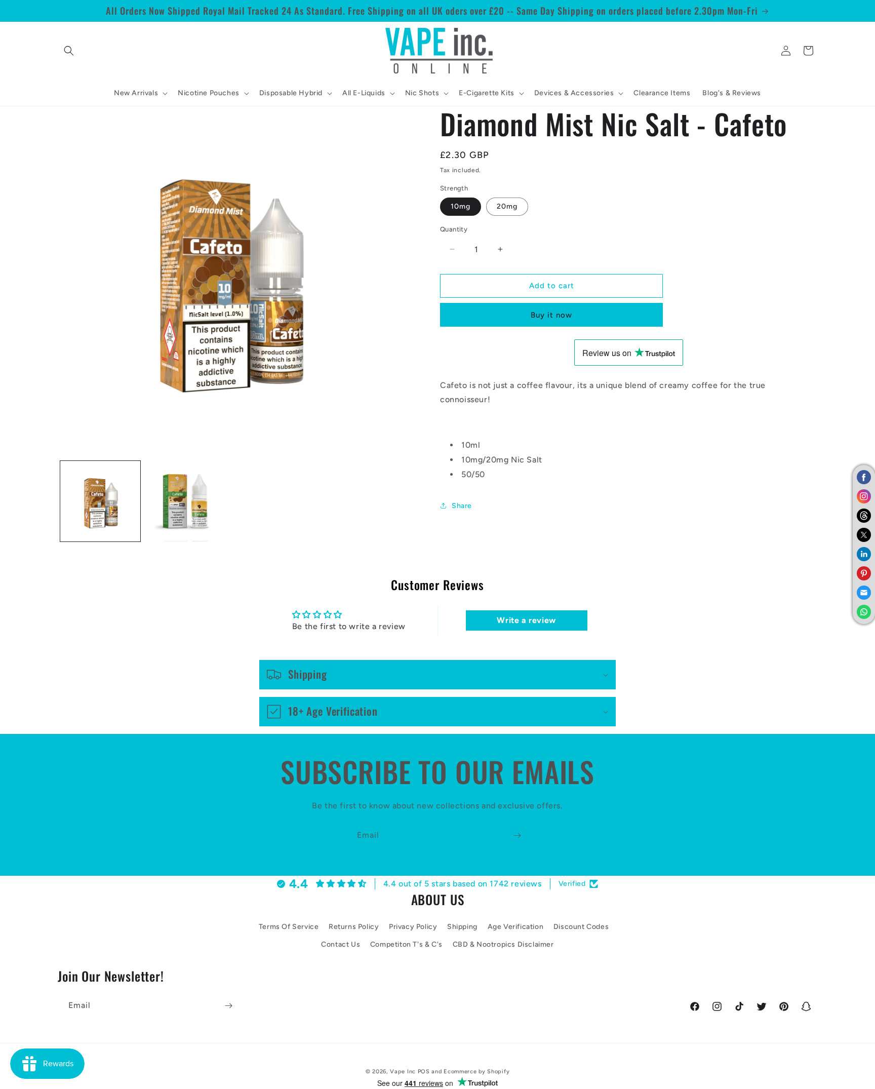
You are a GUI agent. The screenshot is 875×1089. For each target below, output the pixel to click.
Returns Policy (354, 926)
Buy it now (551, 315)
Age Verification (516, 926)
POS (424, 1071)
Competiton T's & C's (406, 944)
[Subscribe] (517, 835)
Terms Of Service (289, 926)
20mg (507, 206)
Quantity (453, 229)
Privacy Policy (413, 926)
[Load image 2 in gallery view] (185, 501)
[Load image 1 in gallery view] (100, 501)
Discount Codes (581, 926)
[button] (69, 51)
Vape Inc (403, 1071)
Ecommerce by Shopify (476, 1071)
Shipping (462, 926)
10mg (460, 206)
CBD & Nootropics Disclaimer (503, 944)
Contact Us (340, 944)
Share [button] (462, 505)
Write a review (526, 620)
